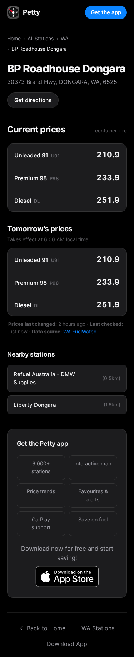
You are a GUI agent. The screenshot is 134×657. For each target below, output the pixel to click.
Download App (67, 643)
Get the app (106, 12)
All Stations (41, 38)
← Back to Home (42, 628)
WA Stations (97, 628)
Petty (31, 12)
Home (14, 38)
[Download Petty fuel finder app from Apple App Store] (67, 576)
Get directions (32, 100)
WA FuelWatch (79, 331)
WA (65, 38)
